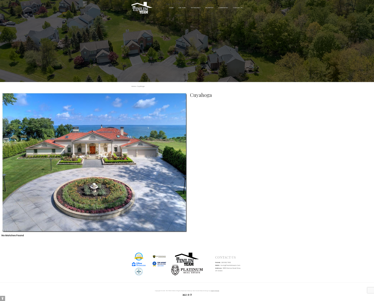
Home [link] (171, 8)
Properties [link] (209, 8)
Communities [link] (223, 8)
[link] (2, 298)
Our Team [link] (182, 8)
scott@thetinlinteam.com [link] (230, 265)
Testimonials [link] (196, 8)
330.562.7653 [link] (226, 262)
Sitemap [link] (189, 291)
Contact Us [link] (238, 8)
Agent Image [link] (215, 291)
